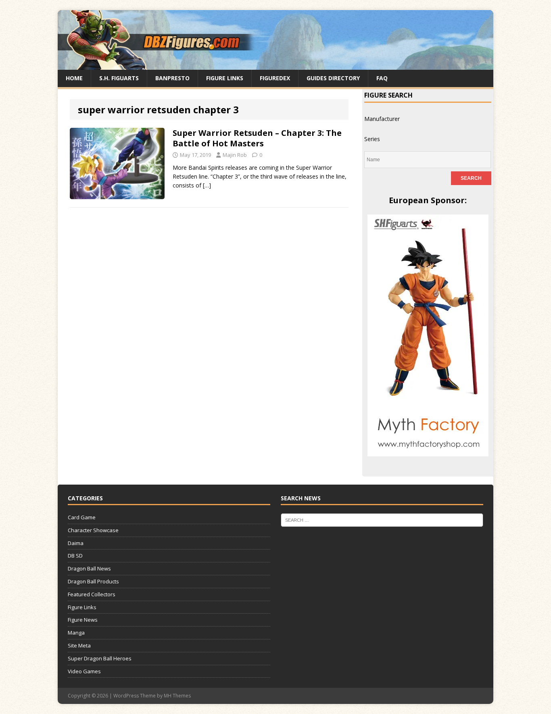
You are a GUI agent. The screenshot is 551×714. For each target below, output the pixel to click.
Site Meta (79, 645)
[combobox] (382, 119)
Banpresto (172, 78)
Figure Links (224, 78)
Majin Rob (235, 154)
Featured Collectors (91, 594)
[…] (207, 185)
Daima (75, 543)
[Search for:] (382, 519)
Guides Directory (333, 78)
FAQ (382, 78)
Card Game (82, 517)
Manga (76, 632)
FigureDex (275, 78)
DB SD (75, 555)
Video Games (84, 671)
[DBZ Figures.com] (275, 65)
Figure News (83, 619)
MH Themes (177, 695)
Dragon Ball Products (93, 581)
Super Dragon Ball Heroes (99, 658)
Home (74, 78)
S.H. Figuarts (119, 78)
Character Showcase (93, 530)
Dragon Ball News (89, 568)
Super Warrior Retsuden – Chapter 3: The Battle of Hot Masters (257, 138)
